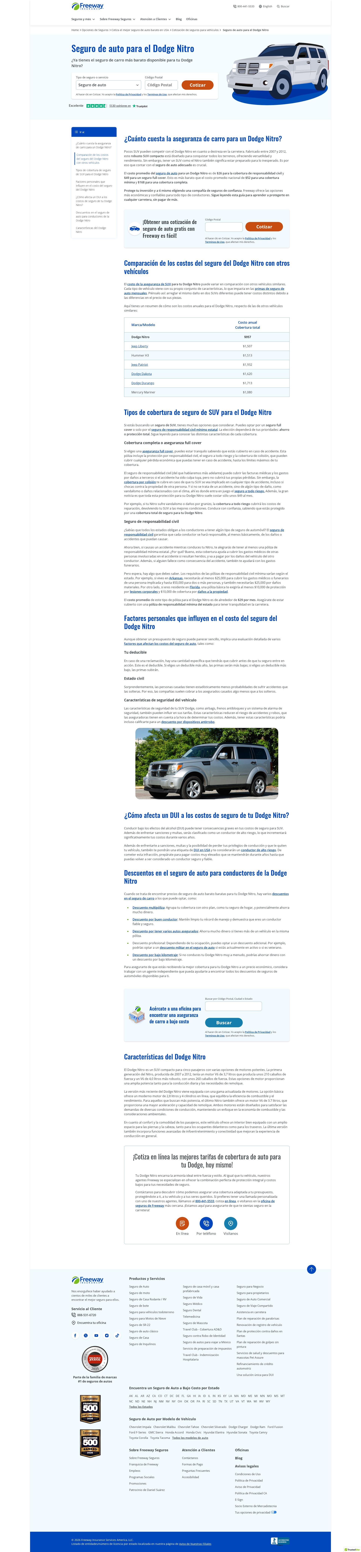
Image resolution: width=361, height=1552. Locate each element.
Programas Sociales (141, 1477)
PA (198, 1401)
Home (75, 30)
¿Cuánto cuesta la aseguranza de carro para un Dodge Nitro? (93, 145)
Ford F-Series (137, 1432)
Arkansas (176, 578)
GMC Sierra (155, 1432)
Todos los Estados (141, 1407)
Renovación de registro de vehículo (259, 1325)
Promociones (137, 1483)
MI (256, 1396)
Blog (238, 1458)
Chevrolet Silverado (213, 1427)
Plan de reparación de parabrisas (258, 1318)
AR (142, 1396)
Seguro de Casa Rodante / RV (147, 1299)
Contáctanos (190, 1458)
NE (143, 1401)
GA (189, 1396)
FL (183, 1396)
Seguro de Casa (139, 1337)
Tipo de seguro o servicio (92, 77)
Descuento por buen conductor (155, 919)
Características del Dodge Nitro (91, 230)
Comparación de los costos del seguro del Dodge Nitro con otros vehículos (92, 158)
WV (261, 1401)
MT (283, 1396)
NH (149, 1401)
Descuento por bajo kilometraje (155, 955)
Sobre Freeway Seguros (144, 1458)
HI (194, 1396)
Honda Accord (174, 1432)
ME (250, 1396)
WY (268, 1401)
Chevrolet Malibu (164, 1427)
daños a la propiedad (213, 592)
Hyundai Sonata (237, 1432)
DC (172, 1396)
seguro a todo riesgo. (249, 491)
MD (243, 1396)
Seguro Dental (192, 1310)
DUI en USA (202, 850)
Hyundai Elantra (214, 1432)
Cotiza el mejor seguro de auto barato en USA (140, 30)
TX (226, 1401)
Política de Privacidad (249, 1480)
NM (161, 1401)
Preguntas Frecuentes (196, 1471)
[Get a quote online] (182, 1223)
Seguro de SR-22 (139, 1325)
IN (214, 1396)
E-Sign (239, 1499)
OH (180, 1401)
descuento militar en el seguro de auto (187, 948)
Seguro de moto (139, 1293)
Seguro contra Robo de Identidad (204, 1336)
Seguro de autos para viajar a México (207, 1342)
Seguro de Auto (139, 1286)
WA (249, 1401)
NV (168, 1401)
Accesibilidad (190, 1477)
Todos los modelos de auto (190, 1438)
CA (154, 1396)
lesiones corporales (144, 592)
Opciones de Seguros (95, 30)
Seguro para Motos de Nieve (147, 1318)
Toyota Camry (258, 1432)
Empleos (134, 1471)
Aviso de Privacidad (247, 1487)
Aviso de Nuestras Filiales (195, 1544)
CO (160, 1396)
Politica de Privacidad (128, 94)
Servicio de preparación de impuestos (207, 1348)
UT (231, 1401)
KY (224, 1396)
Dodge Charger (238, 1427)
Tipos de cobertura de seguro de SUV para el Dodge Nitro (93, 172)
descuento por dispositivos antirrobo (188, 722)
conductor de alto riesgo (258, 850)
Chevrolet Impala (140, 1427)
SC (208, 1401)
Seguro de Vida (192, 1297)
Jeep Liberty (139, 346)
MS (276, 1396)
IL (209, 1396)
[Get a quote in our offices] (230, 1223)
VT (243, 1401)
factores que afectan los (141, 644)
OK (186, 1401)
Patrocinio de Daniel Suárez (147, 1490)
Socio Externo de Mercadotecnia (256, 1506)
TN (220, 1401)
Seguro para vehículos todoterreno (151, 1312)
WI (255, 1401)
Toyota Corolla (138, 1438)
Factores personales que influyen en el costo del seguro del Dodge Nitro (94, 185)
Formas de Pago (192, 1464)
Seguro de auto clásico (143, 1331)
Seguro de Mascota (195, 1323)
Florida (195, 587)
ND (137, 1401)
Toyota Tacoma (160, 1438)
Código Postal (154, 77)
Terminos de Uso (157, 94)
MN (262, 1396)
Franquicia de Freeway (143, 1464)
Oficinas (242, 1450)
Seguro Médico (192, 1304)
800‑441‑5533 (204, 1201)
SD (214, 1401)
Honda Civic (193, 1432)
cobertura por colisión (140, 482)
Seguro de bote (139, 1305)
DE (177, 1396)
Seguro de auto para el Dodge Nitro (246, 30)
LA (230, 1396)
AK (131, 1396)
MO (269, 1396)
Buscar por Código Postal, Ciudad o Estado (229, 998)
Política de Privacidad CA (251, 1493)
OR (192, 1401)
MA (236, 1396)
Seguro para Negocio (250, 1286)
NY (173, 1401)
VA (237, 1401)
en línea (230, 1201)
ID (204, 1396)
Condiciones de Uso (248, 1474)
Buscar (224, 1022)
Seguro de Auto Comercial (253, 1299)
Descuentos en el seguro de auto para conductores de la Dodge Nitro (92, 216)
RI (203, 1401)
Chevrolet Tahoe (188, 1427)
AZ (148, 1396)
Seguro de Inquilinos (142, 1344)
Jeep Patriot (139, 365)
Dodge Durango (142, 383)
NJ (155, 1401)
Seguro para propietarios (253, 1293)
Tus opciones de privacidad (253, 1512)
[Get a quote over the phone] (206, 1223)
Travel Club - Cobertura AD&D (202, 1329)
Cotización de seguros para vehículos (195, 30)
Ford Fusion (275, 1427)
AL (136, 1396)
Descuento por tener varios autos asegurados (165, 931)
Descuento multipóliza (149, 907)
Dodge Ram (257, 1427)
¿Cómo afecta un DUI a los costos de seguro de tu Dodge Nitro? (94, 201)
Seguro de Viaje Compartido (255, 1305)
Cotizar (198, 85)
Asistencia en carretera (251, 1312)
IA (199, 1396)
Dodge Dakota (141, 374)
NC (131, 1401)
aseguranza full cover (157, 451)
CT (166, 1396)
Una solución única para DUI (255, 1375)
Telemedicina (191, 1316)
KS (219, 1396)
